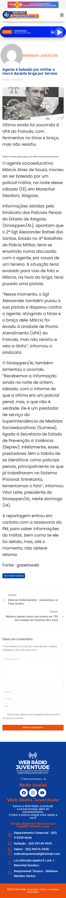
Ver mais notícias (13, 575)
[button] (61, 15)
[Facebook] (24, 793)
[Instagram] (33, 793)
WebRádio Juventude (40, 56)
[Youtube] (42, 793)
